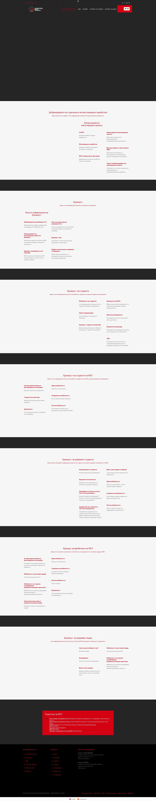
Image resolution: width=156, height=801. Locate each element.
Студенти (56, 761)
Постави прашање (31, 764)
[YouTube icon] (124, 3)
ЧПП (27, 761)
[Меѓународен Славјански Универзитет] (36, 9)
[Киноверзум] (64, 785)
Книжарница (57, 774)
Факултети (29, 757)
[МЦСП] (36, 785)
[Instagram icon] (129, 3)
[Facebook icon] (122, 3)
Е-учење (55, 764)
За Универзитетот (31, 754)
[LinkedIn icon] (127, 3)
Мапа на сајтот (30, 768)
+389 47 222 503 (53, 3)
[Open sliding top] (78, 2)
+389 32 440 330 (41, 3)
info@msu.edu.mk (65, 3)
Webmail (28, 771)
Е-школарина (57, 768)
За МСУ (81, 132)
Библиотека (56, 771)
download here (77, 731)
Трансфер (56, 757)
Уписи (55, 754)
